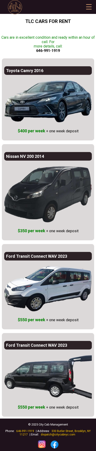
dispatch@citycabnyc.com (58, 434)
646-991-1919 (48, 50)
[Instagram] (42, 448)
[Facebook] (54, 448)
